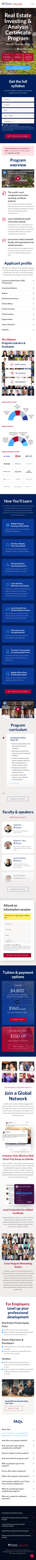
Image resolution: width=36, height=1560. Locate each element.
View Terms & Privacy (7, 1551)
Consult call (10, 1433)
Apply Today (18, 1046)
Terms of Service (15, 950)
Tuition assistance (21, 1433)
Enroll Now (18, 68)
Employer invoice (7, 1435)
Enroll (3, 1433)
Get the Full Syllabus (18, 691)
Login (32, 4)
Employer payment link (21, 1435)
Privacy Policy (25, 129)
